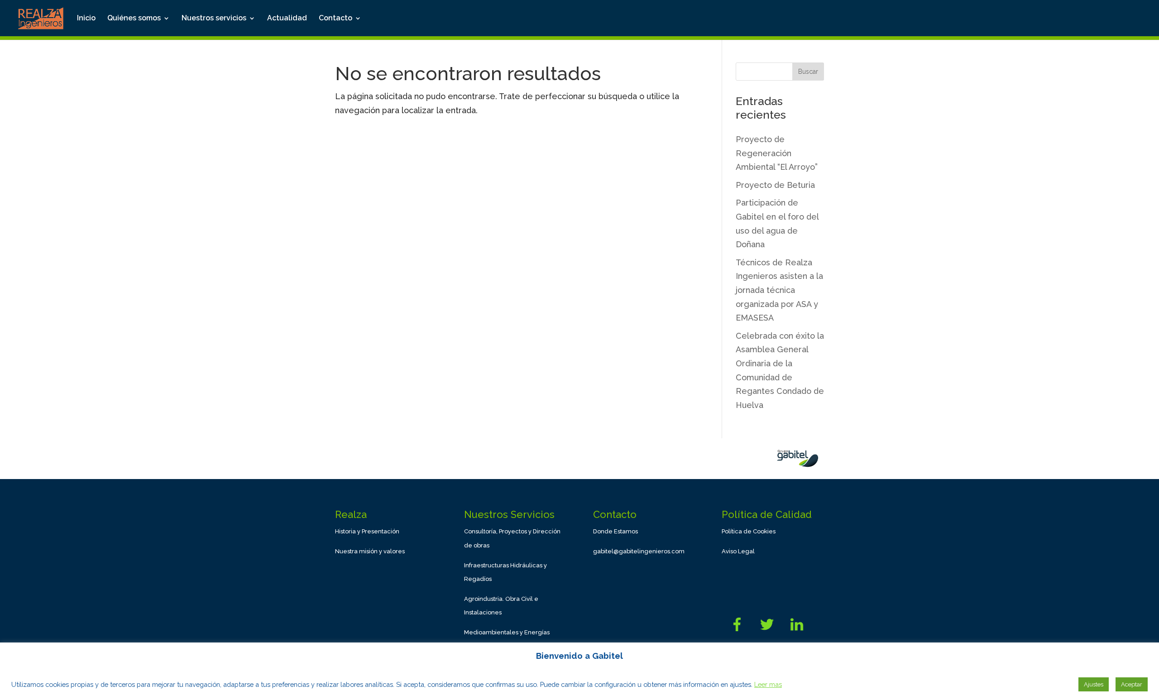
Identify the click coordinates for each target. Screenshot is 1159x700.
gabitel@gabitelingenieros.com (639, 551)
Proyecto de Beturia (775, 185)
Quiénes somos (134, 18)
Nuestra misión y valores (370, 551)
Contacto (335, 18)
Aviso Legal (738, 551)
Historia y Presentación (367, 531)
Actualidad (287, 18)
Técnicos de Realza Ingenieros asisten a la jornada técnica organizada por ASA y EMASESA (779, 290)
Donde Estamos (615, 531)
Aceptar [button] (1131, 684)
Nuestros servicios (214, 18)
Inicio (86, 18)
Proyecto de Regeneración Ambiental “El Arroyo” (777, 153)
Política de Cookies (749, 531)
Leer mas (768, 684)
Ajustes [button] (1093, 684)
